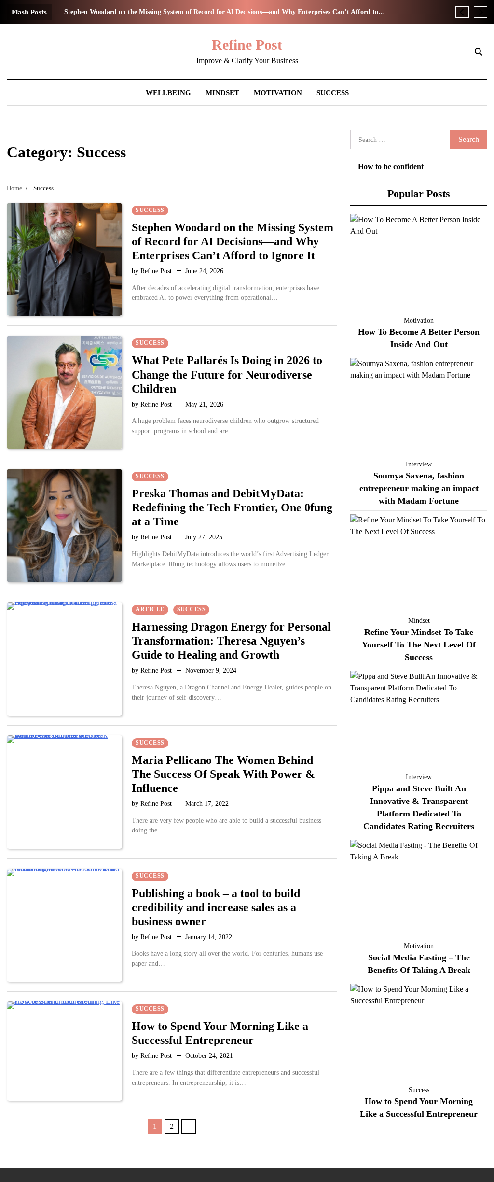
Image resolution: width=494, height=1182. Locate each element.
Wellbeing (168, 93)
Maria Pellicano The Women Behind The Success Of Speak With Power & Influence (223, 773)
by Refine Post (152, 271)
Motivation (278, 93)
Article (150, 609)
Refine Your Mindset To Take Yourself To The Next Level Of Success (419, 644)
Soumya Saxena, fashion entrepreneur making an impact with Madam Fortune (419, 488)
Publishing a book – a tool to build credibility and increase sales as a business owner (216, 907)
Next (188, 1126)
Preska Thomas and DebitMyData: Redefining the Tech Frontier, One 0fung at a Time (232, 507)
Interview (419, 464)
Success (332, 93)
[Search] (478, 51)
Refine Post (247, 45)
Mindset (222, 93)
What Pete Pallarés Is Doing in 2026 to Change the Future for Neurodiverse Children (227, 373)
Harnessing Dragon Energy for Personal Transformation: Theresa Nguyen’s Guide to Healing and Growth (231, 640)
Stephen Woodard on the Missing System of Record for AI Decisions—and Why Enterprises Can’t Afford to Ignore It (221, 12)
